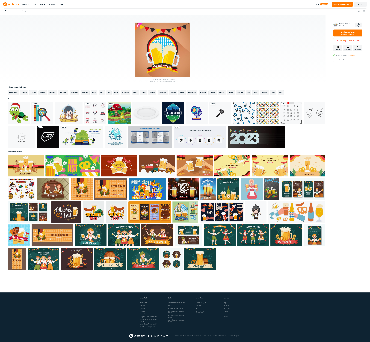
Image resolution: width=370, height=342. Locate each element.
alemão (152, 92)
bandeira (85, 92)
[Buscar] (359, 11)
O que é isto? (351, 55)
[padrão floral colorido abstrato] (267, 113)
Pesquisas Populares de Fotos (176, 316)
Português (227, 308)
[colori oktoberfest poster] (208, 189)
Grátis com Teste (347, 33)
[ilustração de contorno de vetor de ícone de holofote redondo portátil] (197, 113)
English (226, 303)
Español (226, 305)
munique (52, 92)
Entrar (360, 4)
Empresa (142, 311)
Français (226, 314)
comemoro (192, 92)
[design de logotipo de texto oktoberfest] (93, 212)
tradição (203, 92)
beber (143, 92)
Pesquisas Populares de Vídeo (176, 321)
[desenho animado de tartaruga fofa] (19, 113)
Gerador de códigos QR (147, 327)
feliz (280, 92)
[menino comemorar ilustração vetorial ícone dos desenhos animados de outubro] (255, 212)
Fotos (34, 4)
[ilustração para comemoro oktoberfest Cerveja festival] (19, 235)
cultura (221, 92)
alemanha (74, 92)
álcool (182, 92)
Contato (198, 305)
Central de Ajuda (201, 303)
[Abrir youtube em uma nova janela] (167, 336)
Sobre (197, 308)
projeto (173, 92)
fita (108, 92)
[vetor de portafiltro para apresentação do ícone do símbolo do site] (220, 113)
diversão (264, 92)
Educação (143, 314)
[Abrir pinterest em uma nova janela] (158, 336)
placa (255, 92)
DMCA (170, 305)
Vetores (24, 4)
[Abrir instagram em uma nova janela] (151, 336)
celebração (162, 92)
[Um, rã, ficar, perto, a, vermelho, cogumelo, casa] (119, 113)
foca (101, 92)
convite (212, 92)
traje (273, 92)
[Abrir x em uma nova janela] (164, 336)
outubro (240, 92)
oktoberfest (13, 92)
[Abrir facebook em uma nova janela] (148, 336)
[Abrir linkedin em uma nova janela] (155, 336)
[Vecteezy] (11, 4)
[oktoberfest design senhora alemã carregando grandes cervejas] (185, 212)
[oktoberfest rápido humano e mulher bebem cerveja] (53, 189)
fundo (135, 92)
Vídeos (42, 4)
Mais (61, 4)
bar (248, 92)
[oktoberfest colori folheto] (183, 189)
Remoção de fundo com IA (148, 324)
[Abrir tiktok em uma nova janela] (161, 336)
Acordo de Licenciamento (176, 303)
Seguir (359, 26)
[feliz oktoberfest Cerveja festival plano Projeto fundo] (26, 165)
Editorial (52, 4)
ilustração (125, 92)
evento (231, 92)
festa (94, 92)
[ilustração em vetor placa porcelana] (146, 113)
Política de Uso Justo (233, 336)
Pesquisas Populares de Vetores (176, 312)
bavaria (24, 92)
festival (42, 92)
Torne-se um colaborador (200, 312)
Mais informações (340, 60)
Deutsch (226, 311)
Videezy (142, 308)
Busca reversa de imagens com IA (148, 320)
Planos (317, 4)
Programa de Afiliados (175, 308)
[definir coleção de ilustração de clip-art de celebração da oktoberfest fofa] (21, 189)
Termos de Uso (207, 336)
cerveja (33, 92)
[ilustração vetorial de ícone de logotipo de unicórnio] (314, 113)
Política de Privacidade (219, 336)
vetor (116, 92)
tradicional (63, 92)
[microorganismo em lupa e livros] (42, 113)
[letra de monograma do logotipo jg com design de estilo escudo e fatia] (48, 137)
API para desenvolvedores (148, 317)
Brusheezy (143, 303)
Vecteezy (142, 305)
